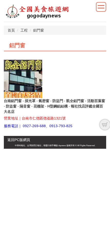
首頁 (11, 30)
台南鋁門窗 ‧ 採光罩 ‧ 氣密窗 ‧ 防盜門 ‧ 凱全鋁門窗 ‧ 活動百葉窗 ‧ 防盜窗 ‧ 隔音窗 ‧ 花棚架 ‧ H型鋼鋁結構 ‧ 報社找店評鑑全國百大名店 (54, 106)
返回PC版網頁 (18, 140)
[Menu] (101, 7)
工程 (24, 30)
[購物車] (105, 125)
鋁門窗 (38, 30)
